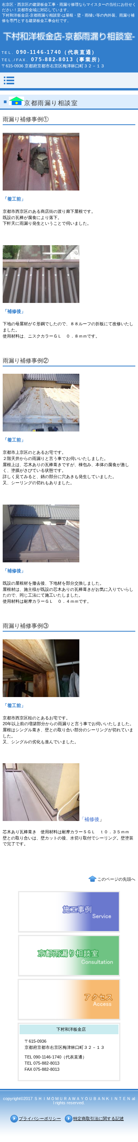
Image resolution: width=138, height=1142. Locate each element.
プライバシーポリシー (40, 1118)
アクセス (69, 999)
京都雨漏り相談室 (69, 955)
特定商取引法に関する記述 (98, 1118)
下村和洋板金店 (69, 37)
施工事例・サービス (69, 912)
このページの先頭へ (116, 879)
